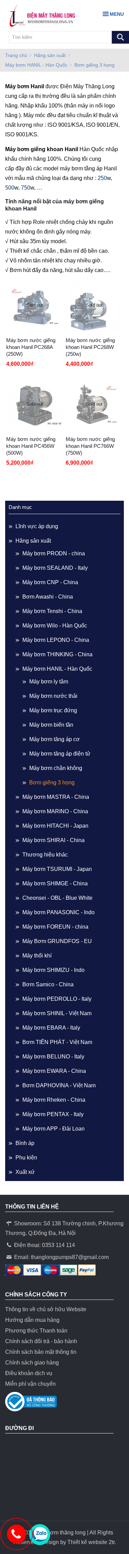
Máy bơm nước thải (53, 696)
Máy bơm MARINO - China (55, 811)
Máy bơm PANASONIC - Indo (58, 912)
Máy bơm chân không (55, 768)
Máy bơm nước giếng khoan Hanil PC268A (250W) (30, 347)
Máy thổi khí (37, 956)
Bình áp (24, 1143)
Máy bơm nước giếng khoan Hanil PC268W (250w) (90, 347)
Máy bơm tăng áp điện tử (59, 754)
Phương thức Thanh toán (36, 1331)
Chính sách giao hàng (32, 1362)
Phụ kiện (26, 1157)
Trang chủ (16, 55)
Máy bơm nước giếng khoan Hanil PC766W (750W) (90, 446)
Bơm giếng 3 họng (52, 782)
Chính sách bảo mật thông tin (40, 1352)
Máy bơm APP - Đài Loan (53, 1129)
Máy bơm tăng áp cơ (54, 739)
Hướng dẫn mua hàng (32, 1320)
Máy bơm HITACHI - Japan (55, 826)
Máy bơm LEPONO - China (55, 640)
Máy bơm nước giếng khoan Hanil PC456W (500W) (30, 446)
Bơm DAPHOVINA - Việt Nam (59, 1085)
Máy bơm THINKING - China (57, 654)
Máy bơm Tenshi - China (52, 611)
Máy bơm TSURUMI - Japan (57, 869)
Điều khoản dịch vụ (28, 1373)
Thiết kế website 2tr (91, 1542)
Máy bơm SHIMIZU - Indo (53, 970)
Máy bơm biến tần (51, 725)
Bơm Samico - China (48, 984)
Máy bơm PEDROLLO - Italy (57, 999)
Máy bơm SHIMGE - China (55, 883)
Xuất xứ (25, 1172)
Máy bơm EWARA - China (54, 1071)
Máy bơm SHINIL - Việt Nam (57, 1013)
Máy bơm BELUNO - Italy (53, 1056)
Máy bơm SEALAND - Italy (55, 568)
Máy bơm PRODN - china (53, 553)
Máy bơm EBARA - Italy (51, 1028)
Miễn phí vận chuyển (30, 1384)
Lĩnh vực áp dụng (36, 526)
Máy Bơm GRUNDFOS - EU (57, 941)
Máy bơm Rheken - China (53, 1100)
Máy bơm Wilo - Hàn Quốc (54, 625)
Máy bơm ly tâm (48, 681)
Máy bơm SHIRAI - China (53, 840)
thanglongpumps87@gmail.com (70, 1257)
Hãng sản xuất (50, 55)
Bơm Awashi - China (47, 597)
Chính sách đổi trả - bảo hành (41, 1341)
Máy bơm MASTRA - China (55, 797)
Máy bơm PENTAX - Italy (53, 1114)
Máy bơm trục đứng (53, 710)
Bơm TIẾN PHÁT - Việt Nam (57, 1042)
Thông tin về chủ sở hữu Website (45, 1309)
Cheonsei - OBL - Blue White (57, 898)
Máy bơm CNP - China (50, 582)
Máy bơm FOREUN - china (55, 927)
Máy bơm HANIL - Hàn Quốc (36, 65)
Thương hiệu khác (45, 855)
